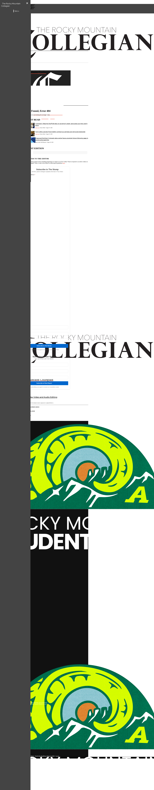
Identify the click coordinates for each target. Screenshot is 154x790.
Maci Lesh (37, 127)
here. (64, 163)
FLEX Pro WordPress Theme (42, 756)
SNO (53, 756)
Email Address (31, 174)
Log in (57, 756)
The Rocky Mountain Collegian (10, 4)
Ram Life (17, 11)
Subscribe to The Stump (44, 346)
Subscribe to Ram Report (44, 383)
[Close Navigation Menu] (27, 3)
